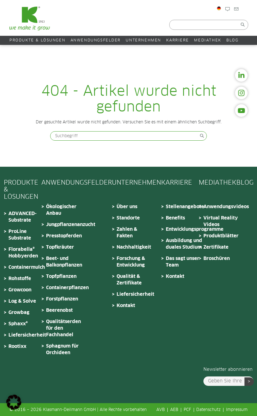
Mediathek (207, 40)
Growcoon (19, 290)
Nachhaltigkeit (134, 247)
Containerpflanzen (65, 287)
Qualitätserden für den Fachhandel (63, 328)
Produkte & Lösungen (37, 40)
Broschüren (216, 258)
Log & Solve (22, 301)
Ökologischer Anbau (61, 210)
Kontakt (246, 20)
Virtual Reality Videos (220, 221)
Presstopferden (64, 236)
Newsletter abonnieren (228, 369)
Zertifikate (215, 247)
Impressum (237, 410)
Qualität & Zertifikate (129, 279)
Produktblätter (221, 236)
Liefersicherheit (27, 335)
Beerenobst (59, 310)
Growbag (18, 312)
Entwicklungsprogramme (184, 229)
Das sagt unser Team (182, 261)
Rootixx (17, 346)
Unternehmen (143, 40)
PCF (187, 410)
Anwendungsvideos (222, 206)
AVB (160, 410)
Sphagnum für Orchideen (62, 349)
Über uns (127, 206)
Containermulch (26, 267)
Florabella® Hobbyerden (23, 252)
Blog (234, 20)
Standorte (128, 218)
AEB (174, 410)
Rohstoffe (19, 278)
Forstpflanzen (62, 299)
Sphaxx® (18, 323)
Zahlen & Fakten (127, 232)
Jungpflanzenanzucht (65, 224)
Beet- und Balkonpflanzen (64, 261)
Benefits (175, 218)
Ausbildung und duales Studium (184, 244)
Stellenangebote (184, 206)
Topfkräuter (60, 247)
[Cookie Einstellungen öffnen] (13, 409)
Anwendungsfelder (96, 40)
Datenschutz (208, 410)
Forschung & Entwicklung (131, 261)
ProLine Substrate (19, 234)
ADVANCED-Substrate (22, 217)
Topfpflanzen (61, 276)
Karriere (177, 40)
